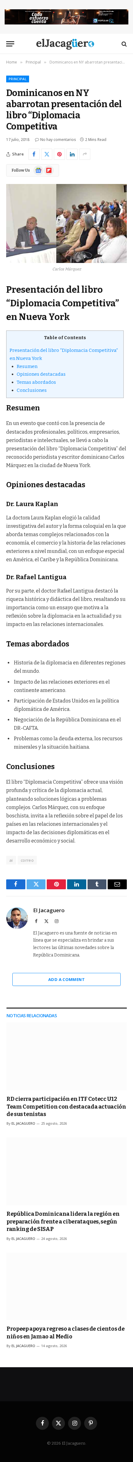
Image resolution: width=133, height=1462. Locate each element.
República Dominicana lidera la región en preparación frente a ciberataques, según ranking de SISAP (63, 1221)
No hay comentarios (58, 139)
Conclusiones (32, 390)
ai (11, 860)
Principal (18, 79)
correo (27, 860)
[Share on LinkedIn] (72, 154)
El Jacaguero (49, 910)
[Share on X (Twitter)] (46, 154)
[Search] (123, 44)
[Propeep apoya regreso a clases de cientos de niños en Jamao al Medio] (66, 1286)
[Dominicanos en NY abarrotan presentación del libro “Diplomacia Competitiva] (66, 223)
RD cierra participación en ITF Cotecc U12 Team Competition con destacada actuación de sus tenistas (66, 1107)
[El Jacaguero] (66, 44)
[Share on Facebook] (34, 154)
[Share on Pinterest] (59, 154)
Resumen (27, 366)
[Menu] (10, 44)
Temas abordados (36, 382)
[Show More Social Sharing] (84, 154)
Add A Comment (66, 979)
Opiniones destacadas (41, 374)
